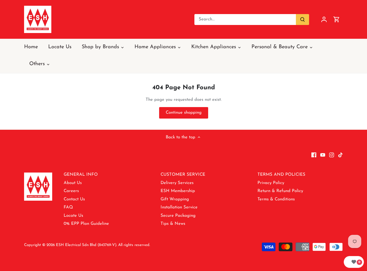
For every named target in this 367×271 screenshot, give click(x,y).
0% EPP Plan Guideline (86, 224)
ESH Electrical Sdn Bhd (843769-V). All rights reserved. (103, 245)
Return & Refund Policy (280, 191)
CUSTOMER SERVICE (183, 175)
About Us (73, 183)
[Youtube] (322, 155)
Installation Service (179, 207)
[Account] (324, 19)
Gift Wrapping (175, 199)
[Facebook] (313, 155)
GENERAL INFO (81, 175)
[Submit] (302, 19)
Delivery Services (177, 183)
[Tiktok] (340, 155)
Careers (71, 191)
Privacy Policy (270, 183)
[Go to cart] (336, 19)
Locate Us (73, 216)
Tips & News (173, 224)
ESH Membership (178, 191)
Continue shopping (184, 113)
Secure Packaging (178, 216)
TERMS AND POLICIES (281, 175)
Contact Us (74, 199)
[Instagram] (331, 155)
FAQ (68, 207)
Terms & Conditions (276, 199)
